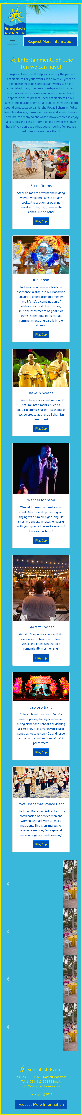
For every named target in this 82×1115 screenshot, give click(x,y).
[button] (8, 884)
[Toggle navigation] (12, 41)
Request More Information (50, 41)
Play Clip (41, 221)
